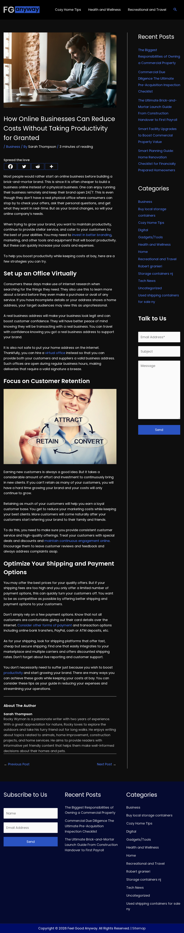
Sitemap (139, 928)
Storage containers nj (155, 273)
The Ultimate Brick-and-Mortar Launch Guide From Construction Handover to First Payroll (91, 844)
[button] (175, 10)
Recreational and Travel (157, 259)
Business (13, 146)
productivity (13, 672)
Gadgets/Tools (150, 237)
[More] (51, 166)
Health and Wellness (154, 244)
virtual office (55, 353)
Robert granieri (150, 266)
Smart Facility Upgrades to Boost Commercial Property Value (157, 135)
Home (143, 251)
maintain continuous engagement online (77, 540)
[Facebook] (10, 166)
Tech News (147, 280)
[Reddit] (37, 166)
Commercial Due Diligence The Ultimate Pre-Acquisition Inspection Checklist (89, 825)
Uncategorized (150, 288)
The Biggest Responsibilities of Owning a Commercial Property (159, 56)
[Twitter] (24, 166)
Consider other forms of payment (44, 625)
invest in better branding (91, 235)
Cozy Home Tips (151, 222)
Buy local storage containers (149, 815)
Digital (143, 230)
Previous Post (16, 764)
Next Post (106, 764)
